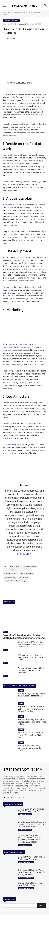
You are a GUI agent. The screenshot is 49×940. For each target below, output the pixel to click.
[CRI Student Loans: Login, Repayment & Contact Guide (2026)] (9, 659)
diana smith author (10, 573)
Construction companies (13, 444)
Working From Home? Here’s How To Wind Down (31, 884)
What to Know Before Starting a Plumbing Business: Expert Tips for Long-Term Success (32, 824)
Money (5, 632)
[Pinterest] (15, 797)
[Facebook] (4, 797)
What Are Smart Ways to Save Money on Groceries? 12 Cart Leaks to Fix (31, 644)
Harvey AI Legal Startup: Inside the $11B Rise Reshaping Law (31, 694)
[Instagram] (8, 797)
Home (5, 12)
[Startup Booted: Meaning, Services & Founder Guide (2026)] (9, 747)
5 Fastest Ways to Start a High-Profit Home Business (31, 858)
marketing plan (24, 577)
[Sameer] (5, 38)
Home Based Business (26, 862)
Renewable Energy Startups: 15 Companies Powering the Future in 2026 (32, 721)
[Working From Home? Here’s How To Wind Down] (9, 887)
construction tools (24, 570)
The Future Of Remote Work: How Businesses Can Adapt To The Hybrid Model (31, 872)
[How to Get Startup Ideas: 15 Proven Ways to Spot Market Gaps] (9, 734)
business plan (10, 204)
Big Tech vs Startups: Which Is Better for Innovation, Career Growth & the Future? (31, 708)
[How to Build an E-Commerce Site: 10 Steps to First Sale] (9, 813)
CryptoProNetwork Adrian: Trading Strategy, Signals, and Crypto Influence (24, 636)
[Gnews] (23, 797)
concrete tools (19, 266)
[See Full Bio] (30, 554)
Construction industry (29, 566)
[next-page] (8, 756)
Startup (21, 690)
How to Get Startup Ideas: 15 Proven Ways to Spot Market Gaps (30, 734)
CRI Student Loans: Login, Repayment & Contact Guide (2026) (30, 657)
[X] (19, 797)
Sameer (13, 38)
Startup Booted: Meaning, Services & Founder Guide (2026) (29, 747)
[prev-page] (4, 756)
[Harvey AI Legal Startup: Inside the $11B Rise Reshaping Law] (9, 695)
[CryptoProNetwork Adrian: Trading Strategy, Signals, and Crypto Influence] (24, 618)
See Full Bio (23, 553)
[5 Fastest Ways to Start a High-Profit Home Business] (9, 861)
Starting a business (14, 12)
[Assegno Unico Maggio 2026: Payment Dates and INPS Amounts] (9, 672)
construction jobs (9, 570)
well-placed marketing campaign (14, 581)
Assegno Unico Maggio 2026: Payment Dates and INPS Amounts (31, 670)
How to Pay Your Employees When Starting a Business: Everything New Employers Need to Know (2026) (30, 838)
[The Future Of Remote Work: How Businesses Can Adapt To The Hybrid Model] (9, 874)
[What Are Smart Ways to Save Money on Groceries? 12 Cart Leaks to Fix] (9, 646)
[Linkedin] (12, 797)
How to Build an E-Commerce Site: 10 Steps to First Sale (31, 810)
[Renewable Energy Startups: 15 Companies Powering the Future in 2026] (9, 721)
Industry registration (26, 573)
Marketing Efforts (9, 577)
